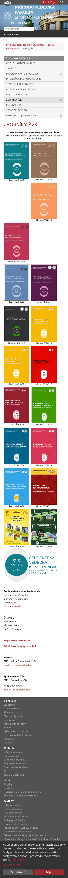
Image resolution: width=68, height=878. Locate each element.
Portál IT (47, 2)
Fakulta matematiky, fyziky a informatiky (25, 835)
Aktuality (8, 712)
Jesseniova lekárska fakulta (18, 831)
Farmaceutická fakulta (15, 824)
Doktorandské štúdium (16, 767)
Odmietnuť (18, 872)
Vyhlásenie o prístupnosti (17, 731)
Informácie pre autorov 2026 (23, 78)
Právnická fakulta (13, 808)
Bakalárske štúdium (14, 759)
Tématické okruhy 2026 (20, 84)
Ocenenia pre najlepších (20, 89)
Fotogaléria (13, 105)
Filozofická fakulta (13, 812)
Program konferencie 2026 (22, 73)
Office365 (9, 738)
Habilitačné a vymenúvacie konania (22, 791)
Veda (7, 780)
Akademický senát (13, 716)
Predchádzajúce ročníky (21, 115)
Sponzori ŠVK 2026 (17, 110)
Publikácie (9, 788)
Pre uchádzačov (12, 755)
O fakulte (10, 701)
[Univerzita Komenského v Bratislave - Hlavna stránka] (7, 14)
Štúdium (9, 748)
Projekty (8, 784)
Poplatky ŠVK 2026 (17, 94)
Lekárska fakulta (12, 805)
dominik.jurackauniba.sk (18, 689)
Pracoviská (9, 720)
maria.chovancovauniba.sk (19, 665)
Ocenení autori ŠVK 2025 (20, 63)
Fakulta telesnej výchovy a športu (21, 827)
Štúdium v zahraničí (14, 774)
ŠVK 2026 (11, 68)
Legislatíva (9, 704)
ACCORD (8, 742)
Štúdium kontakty (13, 752)
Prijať (49, 872)
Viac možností (11, 865)
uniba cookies (19, 860)
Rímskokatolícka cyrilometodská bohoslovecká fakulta (32, 839)
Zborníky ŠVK (14, 99)
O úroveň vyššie (19, 58)
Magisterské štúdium (15, 763)
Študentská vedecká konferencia (21, 795)
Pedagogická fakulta (14, 820)
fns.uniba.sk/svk (12, 606)
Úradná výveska (12, 708)
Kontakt (8, 727)
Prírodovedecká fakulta (18, 44)
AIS (5, 771)
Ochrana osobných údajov (17, 735)
